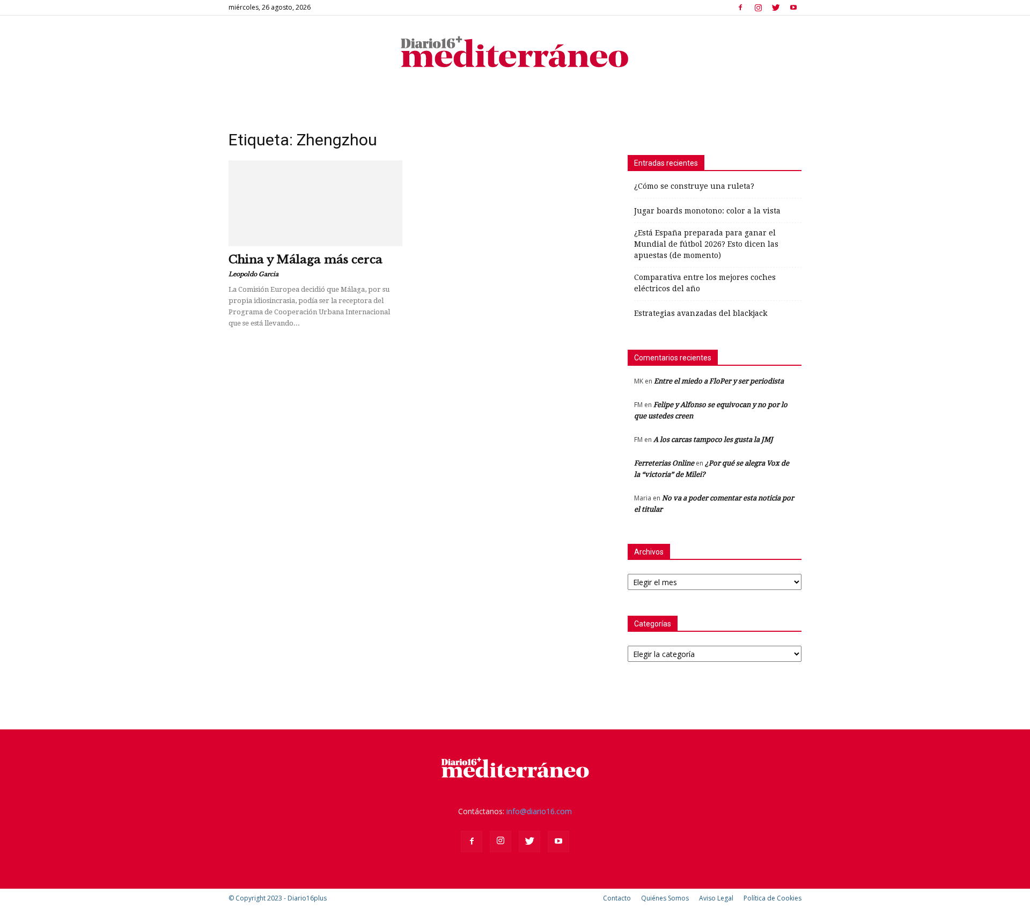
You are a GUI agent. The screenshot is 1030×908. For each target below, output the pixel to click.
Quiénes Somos (665, 898)
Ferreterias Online (664, 463)
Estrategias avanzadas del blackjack (700, 313)
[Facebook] (740, 7)
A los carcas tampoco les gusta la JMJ (713, 439)
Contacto (617, 898)
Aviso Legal (716, 898)
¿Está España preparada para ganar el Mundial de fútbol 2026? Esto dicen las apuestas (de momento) (706, 244)
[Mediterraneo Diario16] (515, 51)
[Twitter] (776, 7)
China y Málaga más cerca (305, 260)
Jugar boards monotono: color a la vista (707, 210)
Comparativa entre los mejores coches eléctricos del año (705, 283)
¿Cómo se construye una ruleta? (694, 186)
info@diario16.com (539, 811)
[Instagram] (758, 7)
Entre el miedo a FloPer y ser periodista (719, 381)
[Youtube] (793, 7)
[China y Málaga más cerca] (315, 203)
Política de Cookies (772, 898)
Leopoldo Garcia (253, 274)
